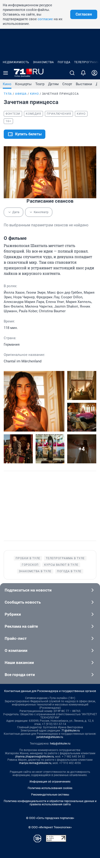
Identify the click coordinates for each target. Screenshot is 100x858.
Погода (64, 62)
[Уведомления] (83, 72)
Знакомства (43, 62)
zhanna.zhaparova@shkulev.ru (34, 756)
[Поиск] (72, 72)
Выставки (84, 84)
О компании (16, 650)
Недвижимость (16, 62)
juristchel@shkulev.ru (50, 737)
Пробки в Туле (28, 558)
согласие (45, 19)
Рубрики (13, 614)
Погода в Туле (69, 571)
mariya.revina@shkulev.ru (35, 763)
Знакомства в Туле (35, 571)
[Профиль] (94, 72)
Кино (7, 84)
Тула (8, 93)
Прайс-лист (16, 638)
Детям (53, 84)
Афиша (21, 93)
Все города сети (20, 674)
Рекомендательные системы (50, 794)
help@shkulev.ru (60, 743)
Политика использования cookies (50, 788)
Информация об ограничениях (50, 781)
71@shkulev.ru (70, 730)
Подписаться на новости (28, 590)
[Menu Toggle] (5, 72)
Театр (39, 84)
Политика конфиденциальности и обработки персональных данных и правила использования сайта (50, 803)
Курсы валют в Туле (61, 564)
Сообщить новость (23, 602)
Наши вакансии (19, 662)
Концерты (23, 84)
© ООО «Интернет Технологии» (50, 827)
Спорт (67, 84)
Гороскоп (30, 564)
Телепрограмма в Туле (65, 558)
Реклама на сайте (21, 626)
